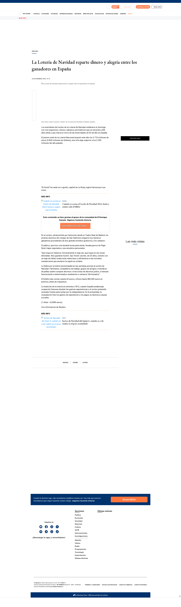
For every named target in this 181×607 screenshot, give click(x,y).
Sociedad (54, 14)
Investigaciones (112, 14)
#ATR (77, 530)
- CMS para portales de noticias (92, 595)
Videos (77, 543)
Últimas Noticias (81, 558)
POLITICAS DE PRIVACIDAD (109, 584)
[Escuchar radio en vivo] (127, 7)
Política (36, 14)
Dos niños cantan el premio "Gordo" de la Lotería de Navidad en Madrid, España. (68, 122)
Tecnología (99, 14)
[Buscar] (108, 7)
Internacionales (66, 14)
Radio (130, 14)
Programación (80, 549)
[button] (34, 93)
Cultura (78, 527)
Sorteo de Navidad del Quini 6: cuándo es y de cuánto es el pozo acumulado (83, 322)
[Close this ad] (179, 596)
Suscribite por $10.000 (143, 7)
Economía (45, 14)
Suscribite (129, 499)
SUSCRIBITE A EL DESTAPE (74, 226)
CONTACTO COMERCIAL (126, 584)
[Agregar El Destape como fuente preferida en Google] (109, 79)
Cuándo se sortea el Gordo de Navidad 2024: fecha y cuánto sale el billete (85, 205)
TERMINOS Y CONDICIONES (92, 584)
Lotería (85, 362)
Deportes (77, 14)
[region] (90, 35)
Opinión (123, 14)
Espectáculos (88, 14)
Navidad (65, 362)
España (75, 362)
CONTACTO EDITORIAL (140, 584)
